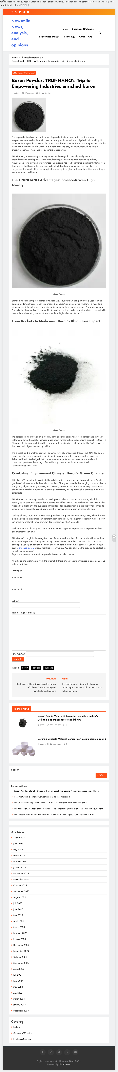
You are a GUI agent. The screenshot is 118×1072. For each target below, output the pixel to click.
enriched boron (26, 547)
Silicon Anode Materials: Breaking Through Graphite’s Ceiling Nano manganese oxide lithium (68, 718)
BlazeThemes (64, 1064)
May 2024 (18, 986)
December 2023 (21, 1010)
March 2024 (19, 998)
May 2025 (18, 915)
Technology (69, 36)
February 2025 (20, 933)
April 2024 (18, 992)
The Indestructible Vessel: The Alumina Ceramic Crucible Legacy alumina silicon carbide (54, 814)
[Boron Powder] (59, 287)
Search (15, 770)
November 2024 (21, 951)
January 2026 (19, 867)
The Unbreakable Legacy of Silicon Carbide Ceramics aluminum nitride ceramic (50, 802)
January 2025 (19, 939)
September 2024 (21, 963)
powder (36, 667)
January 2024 (19, 1004)
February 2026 (20, 861)
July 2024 (17, 974)
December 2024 (21, 945)
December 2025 (21, 873)
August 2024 (19, 969)
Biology (16, 1027)
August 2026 (19, 837)
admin (17, 93)
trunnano (49, 667)
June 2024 (18, 981)
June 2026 (18, 843)
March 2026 (19, 855)
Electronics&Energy (49, 36)
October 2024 (20, 957)
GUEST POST (86, 36)
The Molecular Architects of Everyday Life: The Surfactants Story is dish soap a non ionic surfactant (58, 808)
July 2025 (17, 903)
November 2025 (21, 879)
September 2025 (21, 891)
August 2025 (19, 897)
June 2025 (18, 909)
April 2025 (18, 921)
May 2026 (18, 849)
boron (25, 667)
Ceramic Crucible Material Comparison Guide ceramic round (72, 739)
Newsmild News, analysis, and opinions (21, 33)
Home (64, 29)
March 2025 (19, 927)
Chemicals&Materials (83, 29)
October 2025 (20, 885)
